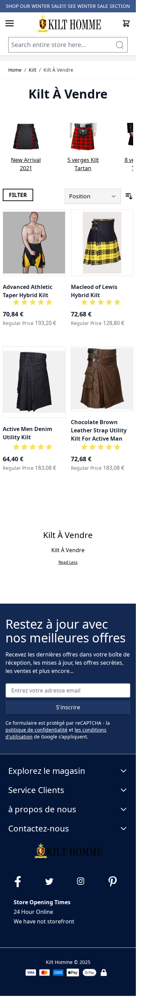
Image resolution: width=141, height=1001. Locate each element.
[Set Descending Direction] (129, 196)
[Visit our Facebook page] (20, 881)
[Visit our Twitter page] (52, 881)
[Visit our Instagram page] (84, 881)
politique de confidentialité (36, 729)
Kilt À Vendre (58, 70)
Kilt (32, 70)
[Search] (119, 45)
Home (15, 70)
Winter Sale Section (103, 6)
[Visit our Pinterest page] (115, 881)
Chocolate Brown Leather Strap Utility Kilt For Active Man (99, 430)
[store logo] (68, 23)
